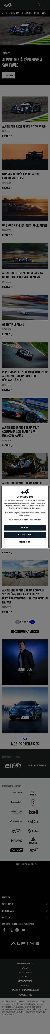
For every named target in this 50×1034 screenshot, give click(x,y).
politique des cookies (35, 520)
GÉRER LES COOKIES (25, 542)
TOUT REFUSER (25, 527)
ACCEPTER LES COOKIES (25, 535)
